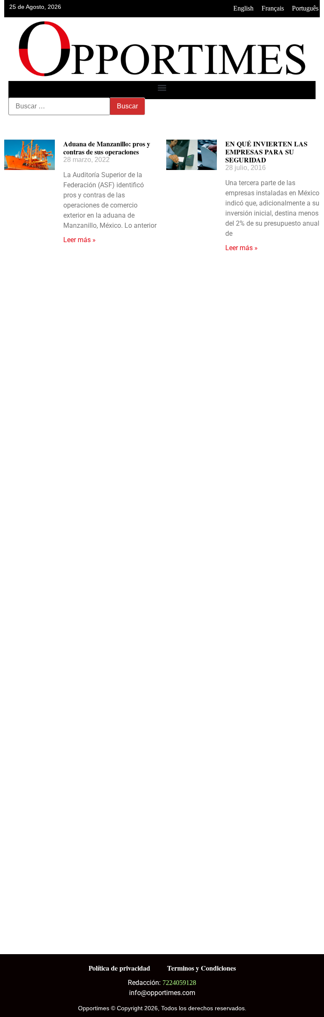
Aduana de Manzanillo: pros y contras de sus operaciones (106, 147)
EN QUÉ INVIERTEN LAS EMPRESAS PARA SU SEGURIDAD (266, 152)
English (243, 8)
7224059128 (179, 982)
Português (305, 8)
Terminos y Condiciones (201, 968)
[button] (162, 88)
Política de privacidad (119, 968)
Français (273, 8)
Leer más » (79, 240)
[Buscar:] (59, 106)
